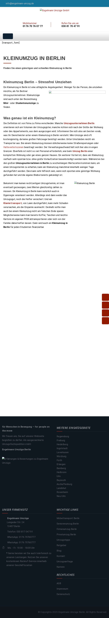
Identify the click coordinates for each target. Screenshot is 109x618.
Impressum (62, 588)
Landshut (61, 488)
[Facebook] (102, 3)
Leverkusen (63, 452)
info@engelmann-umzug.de (20, 3)
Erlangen (61, 464)
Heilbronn (61, 472)
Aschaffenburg (64, 484)
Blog (59, 550)
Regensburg (63, 436)
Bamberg (61, 468)
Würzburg (61, 456)
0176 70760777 (27, 537)
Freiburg (61, 440)
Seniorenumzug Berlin (68, 523)
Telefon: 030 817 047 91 (20, 531)
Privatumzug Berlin (66, 534)
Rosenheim (62, 492)
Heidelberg (62, 444)
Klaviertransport (12, 203)
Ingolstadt (62, 448)
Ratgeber (61, 545)
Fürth (59, 460)
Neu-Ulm (61, 496)
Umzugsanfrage (65, 561)
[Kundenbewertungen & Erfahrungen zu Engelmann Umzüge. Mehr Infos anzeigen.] (27, 461)
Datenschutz (63, 594)
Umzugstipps (63, 540)
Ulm (59, 476)
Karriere (61, 567)
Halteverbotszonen (13, 147)
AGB (59, 583)
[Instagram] (106, 3)
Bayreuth (61, 480)
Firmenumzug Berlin (67, 529)
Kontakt (61, 556)
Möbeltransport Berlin (68, 518)
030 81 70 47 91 (70, 26)
